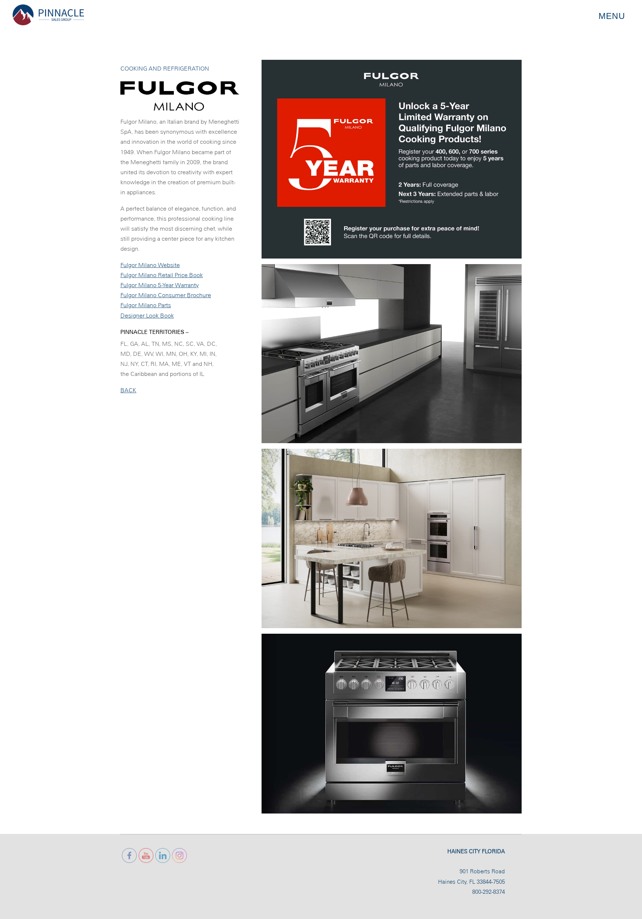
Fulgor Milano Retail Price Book (161, 275)
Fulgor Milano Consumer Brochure (165, 295)
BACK (128, 390)
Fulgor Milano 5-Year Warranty (159, 285)
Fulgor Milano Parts (145, 305)
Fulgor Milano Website (150, 265)
